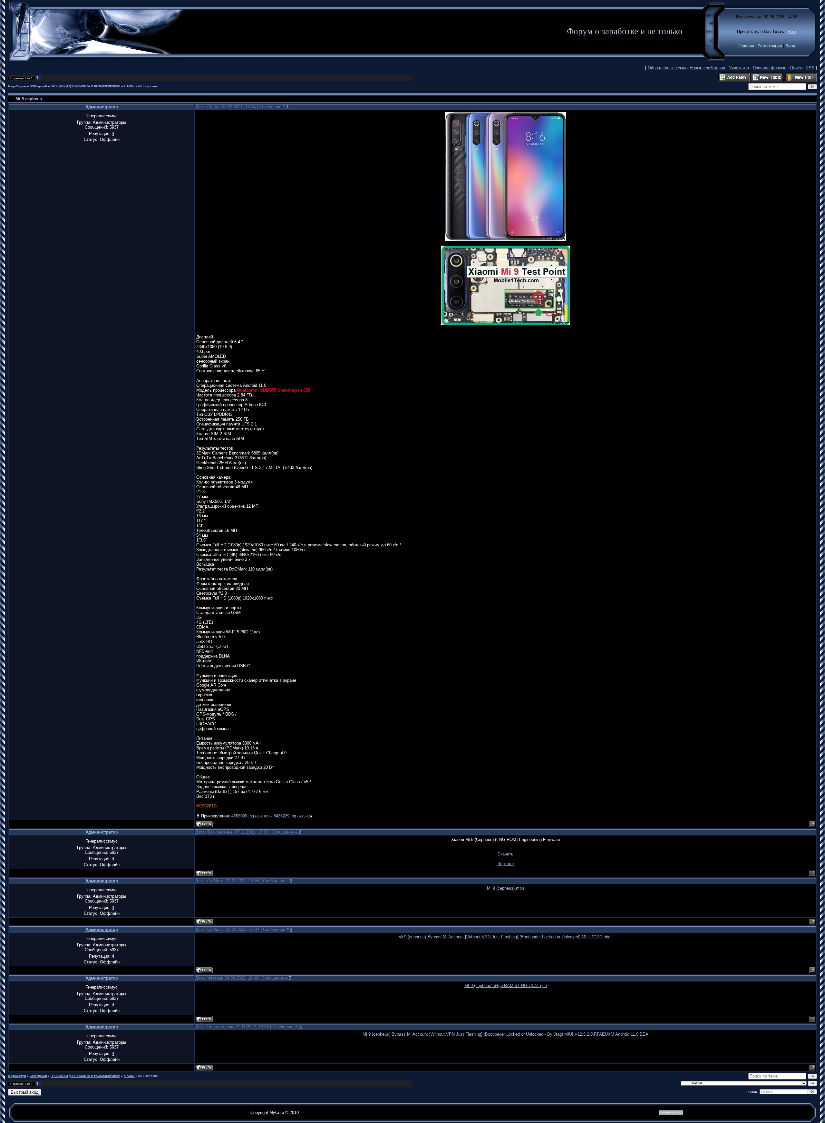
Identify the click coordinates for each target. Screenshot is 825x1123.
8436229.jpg (285, 816)
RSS (792, 31)
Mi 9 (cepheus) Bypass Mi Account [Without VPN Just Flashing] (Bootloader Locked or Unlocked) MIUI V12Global (504, 936)
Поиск (796, 67)
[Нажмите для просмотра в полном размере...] (505, 239)
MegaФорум (17, 86)
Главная (746, 46)
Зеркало (506, 863)
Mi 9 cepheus (148, 86)
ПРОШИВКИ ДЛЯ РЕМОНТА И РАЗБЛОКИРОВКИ (85, 86)
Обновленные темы (667, 67)
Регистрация (770, 46)
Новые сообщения (707, 67)
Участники (739, 67)
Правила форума (769, 67)
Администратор (101, 106)
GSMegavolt (38, 86)
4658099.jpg (242, 816)
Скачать (505, 854)
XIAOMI (129, 86)
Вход (790, 46)
